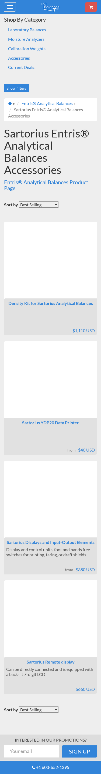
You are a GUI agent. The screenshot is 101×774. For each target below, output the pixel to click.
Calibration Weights (27, 48)
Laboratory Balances (27, 29)
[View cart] (91, 7)
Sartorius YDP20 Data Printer (50, 422)
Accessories (19, 57)
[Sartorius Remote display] (50, 623)
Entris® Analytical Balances (47, 103)
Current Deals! (22, 67)
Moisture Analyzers (26, 39)
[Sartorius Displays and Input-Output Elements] (50, 503)
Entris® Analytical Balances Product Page (46, 185)
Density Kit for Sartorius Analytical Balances (50, 303)
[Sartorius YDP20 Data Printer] (50, 384)
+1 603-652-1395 (52, 767)
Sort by (11, 204)
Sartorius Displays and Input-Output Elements (51, 542)
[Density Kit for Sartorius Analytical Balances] (50, 264)
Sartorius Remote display (51, 661)
